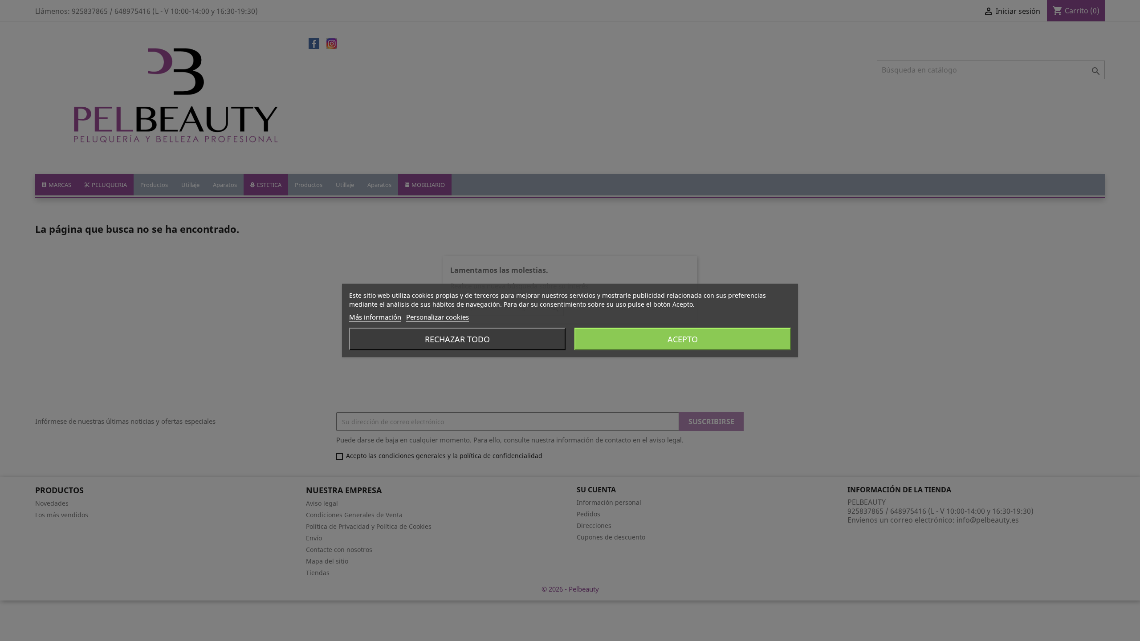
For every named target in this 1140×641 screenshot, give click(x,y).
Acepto (683, 339)
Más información (375, 316)
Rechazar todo (457, 339)
